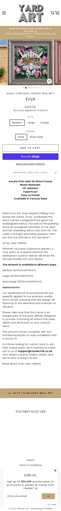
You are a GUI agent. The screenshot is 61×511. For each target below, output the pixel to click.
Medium (17, 122)
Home (10, 93)
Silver (21, 137)
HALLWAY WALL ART (42, 93)
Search (30, 460)
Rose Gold (36, 137)
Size (30, 117)
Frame (30, 131)
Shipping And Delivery (30, 172)
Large (31, 122)
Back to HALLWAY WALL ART (32, 393)
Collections (22, 93)
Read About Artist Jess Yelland (22, 363)
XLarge (44, 122)
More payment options (30, 164)
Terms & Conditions (30, 465)
